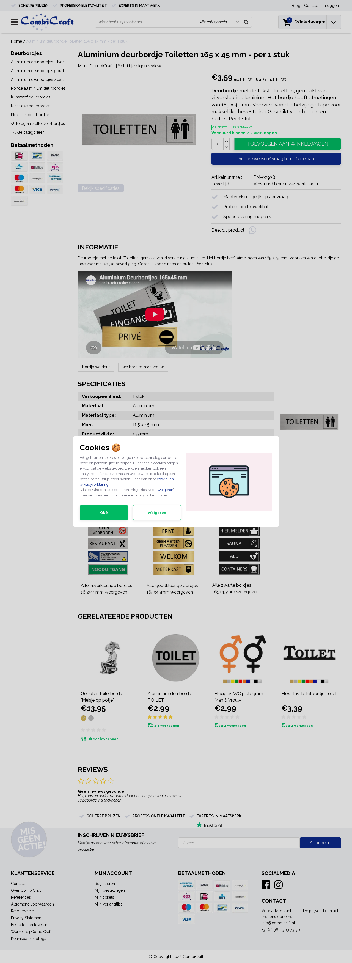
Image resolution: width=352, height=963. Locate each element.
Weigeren (165, 490)
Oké (104, 513)
